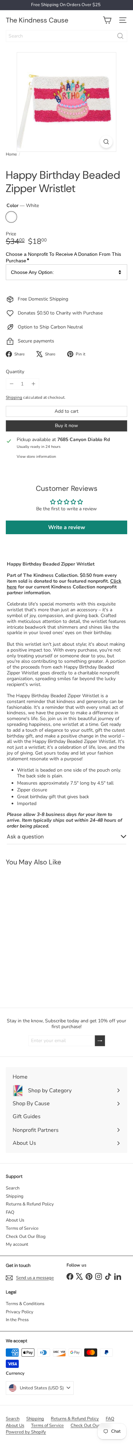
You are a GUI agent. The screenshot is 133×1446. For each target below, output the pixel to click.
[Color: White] (9, 961)
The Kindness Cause (37, 20)
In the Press (17, 1320)
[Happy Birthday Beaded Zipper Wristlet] (43, 933)
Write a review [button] (66, 527)
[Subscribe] (100, 1041)
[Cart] (107, 20)
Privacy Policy (19, 1312)
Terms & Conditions (25, 1304)
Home (11, 154)
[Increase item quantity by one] (33, 384)
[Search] (120, 36)
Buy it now (66, 425)
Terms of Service (22, 1228)
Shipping (14, 397)
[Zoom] (106, 141)
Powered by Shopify (26, 1432)
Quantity (15, 372)
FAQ (10, 1212)
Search (12, 1188)
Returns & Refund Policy (30, 1204)
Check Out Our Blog (26, 1236)
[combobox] (66, 36)
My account (17, 1244)
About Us (15, 1220)
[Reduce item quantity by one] (11, 384)
